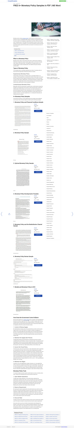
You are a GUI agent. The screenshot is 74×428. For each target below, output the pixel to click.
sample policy (18, 3)
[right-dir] (72, 214)
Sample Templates (64, 426)
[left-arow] (1, 214)
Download (38, 110)
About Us (13, 426)
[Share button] (9, 214)
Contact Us (8, 426)
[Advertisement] (37, 14)
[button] (66, 1)
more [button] (15, 55)
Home (14, 3)
